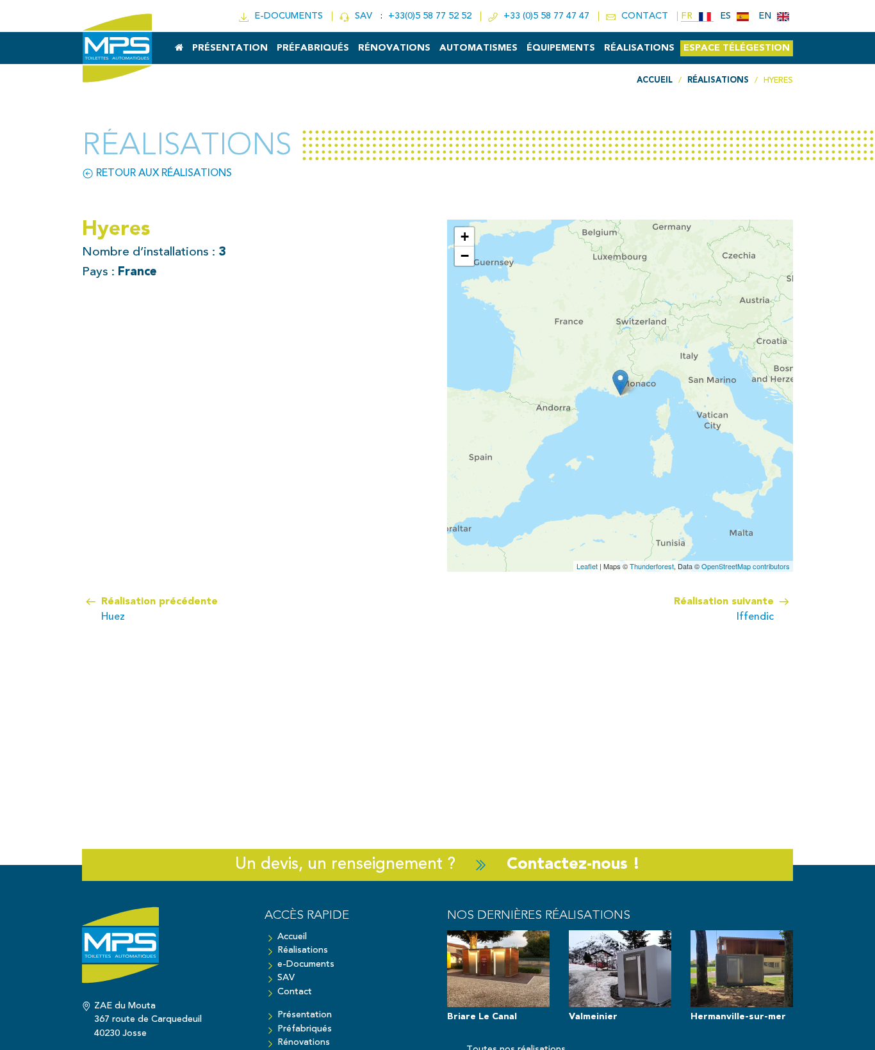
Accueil (292, 937)
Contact (294, 992)
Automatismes (478, 48)
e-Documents (305, 964)
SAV (362, 16)
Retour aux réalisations (163, 173)
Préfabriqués (313, 48)
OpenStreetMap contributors (745, 566)
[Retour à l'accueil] (163, 951)
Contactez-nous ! (573, 865)
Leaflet (587, 566)
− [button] (465, 256)
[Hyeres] (620, 382)
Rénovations (394, 48)
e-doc (286, 16)
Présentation (230, 48)
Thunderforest (652, 566)
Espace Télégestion (736, 48)
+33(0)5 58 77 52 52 (431, 16)
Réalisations (639, 48)
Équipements (561, 48)
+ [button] (465, 237)
